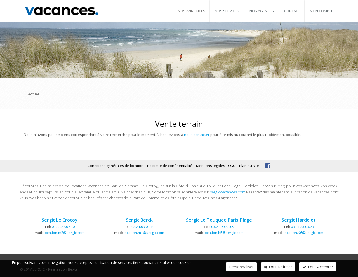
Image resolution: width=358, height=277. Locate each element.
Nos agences (261, 10)
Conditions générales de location (115, 165)
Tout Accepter (319, 266)
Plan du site (249, 165)
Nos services (227, 10)
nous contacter (196, 134)
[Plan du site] (267, 165)
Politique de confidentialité (169, 165)
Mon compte (321, 10)
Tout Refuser (279, 266)
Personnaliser (241, 266)
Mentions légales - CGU (215, 165)
